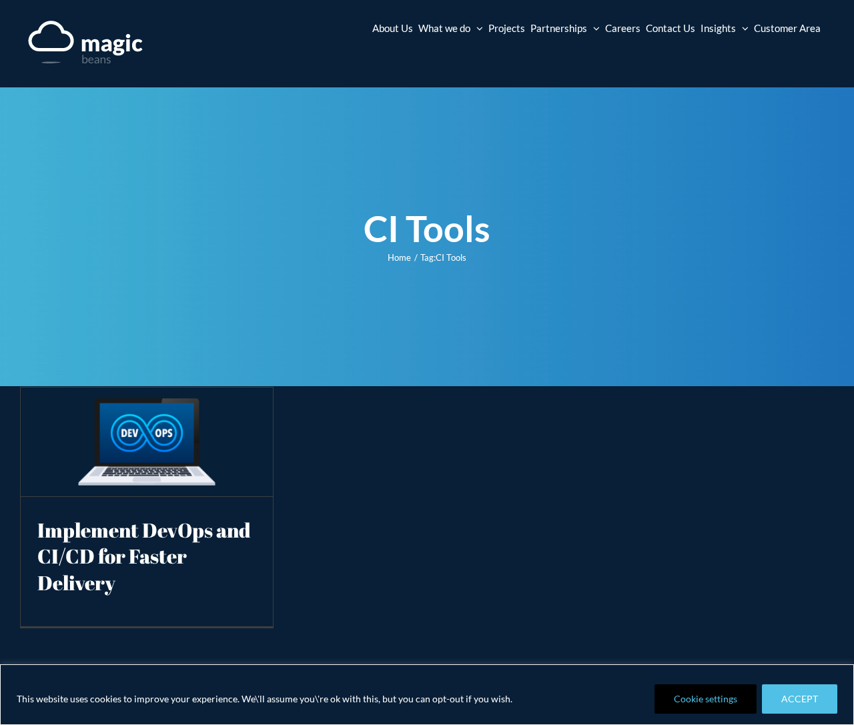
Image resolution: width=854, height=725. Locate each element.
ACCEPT (799, 698)
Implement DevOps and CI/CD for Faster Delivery (144, 556)
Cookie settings (705, 698)
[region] (427, 694)
